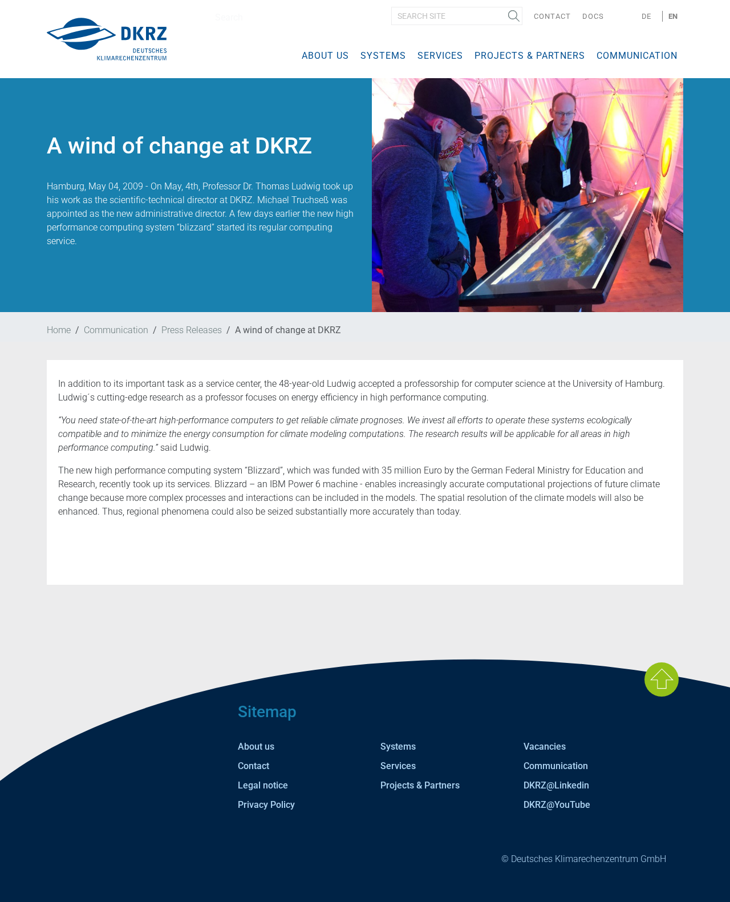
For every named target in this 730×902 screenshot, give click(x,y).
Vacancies (545, 746)
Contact (552, 16)
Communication (637, 55)
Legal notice (263, 785)
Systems (383, 55)
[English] (107, 38)
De (646, 16)
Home (59, 330)
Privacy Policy (266, 804)
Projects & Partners (529, 55)
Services (440, 55)
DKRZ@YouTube (557, 804)
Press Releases (191, 330)
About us (325, 55)
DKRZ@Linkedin (556, 785)
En (673, 16)
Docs (593, 16)
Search (513, 16)
